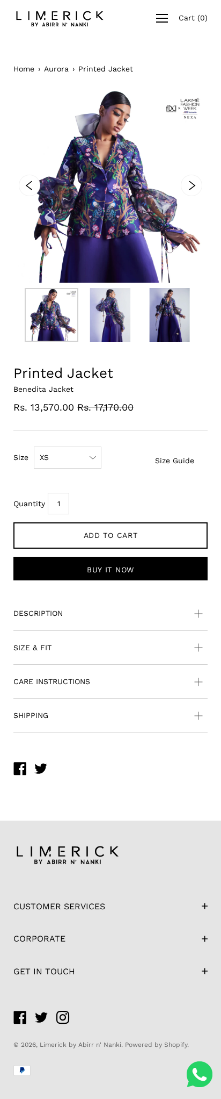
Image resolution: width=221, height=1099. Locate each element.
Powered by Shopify (156, 1044)
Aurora (56, 68)
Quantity (29, 503)
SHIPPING (30, 715)
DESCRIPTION (38, 613)
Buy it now (110, 569)
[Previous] (29, 185)
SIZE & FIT (32, 647)
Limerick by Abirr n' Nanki (80, 1044)
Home (23, 68)
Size (20, 457)
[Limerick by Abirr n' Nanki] (19, 770)
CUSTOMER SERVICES (59, 906)
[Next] (191, 185)
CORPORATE (39, 938)
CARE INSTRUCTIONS (51, 681)
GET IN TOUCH (44, 971)
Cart (193, 17)
